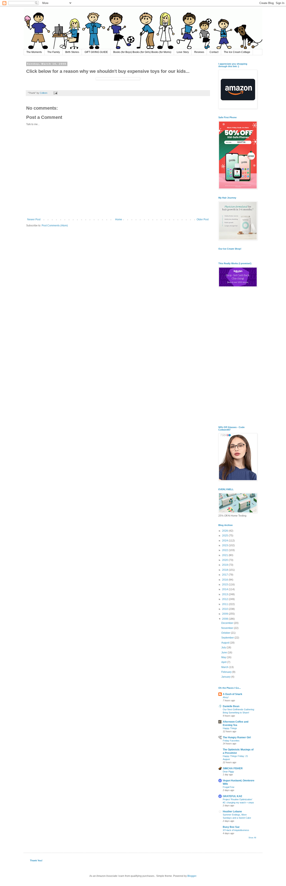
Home (118, 219)
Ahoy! (226, 697)
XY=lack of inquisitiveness (236, 830)
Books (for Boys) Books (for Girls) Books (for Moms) (142, 52)
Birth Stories (72, 52)
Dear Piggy (228, 771)
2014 (225, 589)
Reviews (199, 52)
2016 (225, 579)
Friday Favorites (231, 740)
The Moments (34, 52)
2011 (225, 604)
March (225, 667)
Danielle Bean (231, 706)
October (226, 632)
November (227, 628)
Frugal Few (228, 787)
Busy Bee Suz (231, 827)
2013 (225, 594)
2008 (225, 618)
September (227, 637)
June (224, 652)
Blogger (191, 875)
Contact (214, 52)
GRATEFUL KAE (232, 796)
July (224, 647)
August (225, 642)
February (226, 672)
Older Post (203, 219)
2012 (225, 599)
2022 (225, 550)
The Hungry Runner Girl (237, 737)
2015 (225, 584)
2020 (225, 560)
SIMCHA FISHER (233, 768)
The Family (53, 52)
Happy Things (230, 728)
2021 (225, 555)
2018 (225, 569)
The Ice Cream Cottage (237, 52)
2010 (225, 609)
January (226, 676)
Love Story (183, 52)
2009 (225, 613)
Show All (252, 838)
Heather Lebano (232, 811)
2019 (225, 564)
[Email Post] (55, 93)
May (224, 657)
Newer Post (33, 219)
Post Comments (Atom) (55, 225)
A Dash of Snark (232, 694)
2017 (225, 574)
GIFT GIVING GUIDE (96, 52)
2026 (225, 530)
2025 (225, 535)
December (227, 623)
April (224, 662)
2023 (225, 545)
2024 (225, 540)
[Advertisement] (237, 357)
